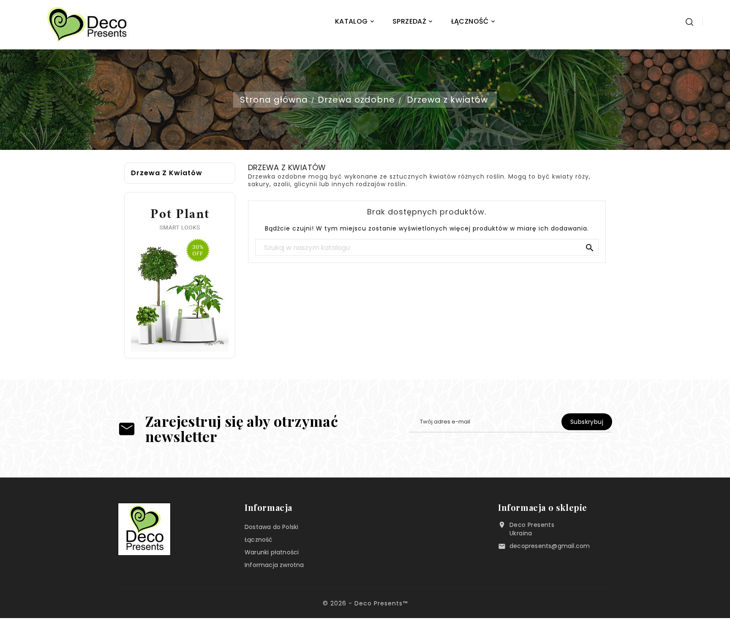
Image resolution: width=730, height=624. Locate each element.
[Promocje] (180, 275)
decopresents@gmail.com (549, 546)
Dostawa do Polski (271, 527)
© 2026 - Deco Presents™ (365, 603)
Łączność (259, 539)
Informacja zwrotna (274, 565)
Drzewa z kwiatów (166, 173)
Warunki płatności (272, 552)
